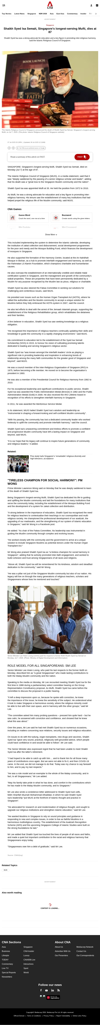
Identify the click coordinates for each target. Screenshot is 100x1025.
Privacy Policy (49, 1016)
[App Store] (44, 997)
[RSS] (58, 990)
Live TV (5, 968)
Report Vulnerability (63, 1016)
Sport (26, 968)
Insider (83, 14)
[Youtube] (46, 990)
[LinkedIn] (52, 991)
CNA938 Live (29, 960)
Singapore (31, 14)
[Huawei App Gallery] (53, 997)
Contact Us (81, 951)
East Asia (60, 14)
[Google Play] (41, 997)
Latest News (19, 14)
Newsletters (7, 977)
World (26, 972)
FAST (80, 157)
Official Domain (19, 1016)
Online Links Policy (79, 1016)
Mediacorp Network (84, 947)
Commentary (72, 14)
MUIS (5, 870)
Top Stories (6, 14)
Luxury (26, 955)
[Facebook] (41, 990)
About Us (59, 947)
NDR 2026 (43, 14)
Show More (50, 235)
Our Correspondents (85, 955)
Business (6, 951)
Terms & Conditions (34, 1016)
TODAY (92, 14)
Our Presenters (61, 955)
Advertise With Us (62, 951)
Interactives (28, 964)
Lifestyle (5, 955)
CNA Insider (29, 951)
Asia (52, 14)
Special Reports (9, 972)
